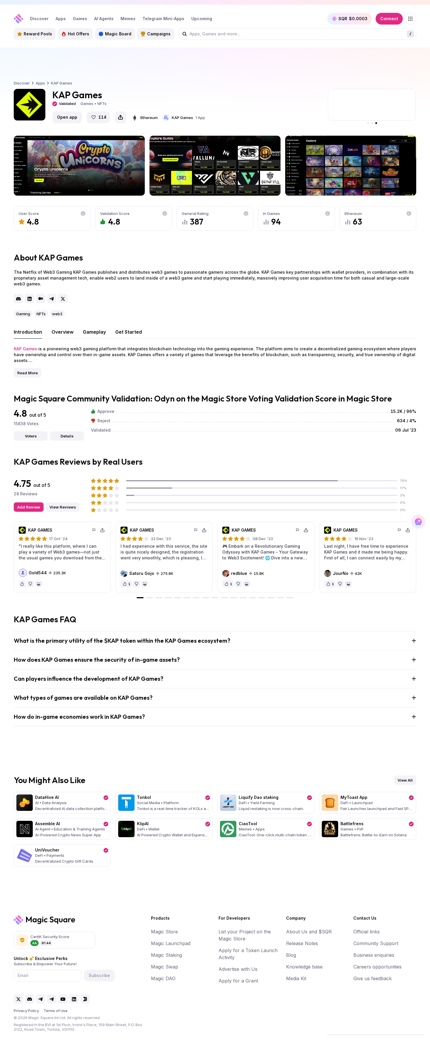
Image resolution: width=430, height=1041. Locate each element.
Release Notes (302, 943)
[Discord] (18, 298)
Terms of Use (56, 1010)
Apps (61, 18)
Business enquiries (373, 955)
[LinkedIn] (29, 298)
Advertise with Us (238, 969)
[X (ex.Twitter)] (63, 298)
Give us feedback (372, 978)
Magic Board (118, 33)
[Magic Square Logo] (18, 18)
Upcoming (201, 18)
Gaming (23, 313)
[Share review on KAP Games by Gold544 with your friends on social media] (102, 530)
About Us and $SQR (309, 932)
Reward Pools (38, 33)
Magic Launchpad (170, 943)
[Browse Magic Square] (410, 19)
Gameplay (94, 332)
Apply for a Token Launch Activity (248, 953)
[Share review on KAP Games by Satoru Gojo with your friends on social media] (204, 530)
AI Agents (103, 18)
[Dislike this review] (30, 583)
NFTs (41, 313)
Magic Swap (164, 967)
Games (80, 18)
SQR (352, 18)
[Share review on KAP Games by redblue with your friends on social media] (305, 530)
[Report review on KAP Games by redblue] (297, 530)
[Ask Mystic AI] (418, 522)
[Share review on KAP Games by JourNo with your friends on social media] (407, 530)
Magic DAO (163, 978)
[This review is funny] (38, 583)
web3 (57, 313)
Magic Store (164, 932)
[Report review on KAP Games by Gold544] (94, 530)
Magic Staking (166, 955)
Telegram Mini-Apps (163, 18)
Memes (128, 18)
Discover (39, 18)
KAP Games (25, 348)
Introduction (28, 332)
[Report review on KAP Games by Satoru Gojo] (195, 530)
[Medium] (40, 298)
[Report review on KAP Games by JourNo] (399, 530)
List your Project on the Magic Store (245, 935)
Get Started (128, 332)
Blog (291, 955)
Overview (62, 332)
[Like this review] (22, 583)
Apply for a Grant (238, 981)
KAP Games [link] (61, 83)
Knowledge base (304, 967)
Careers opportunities (377, 967)
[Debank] (85, 999)
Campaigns (159, 33)
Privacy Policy (26, 1010)
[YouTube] (63, 999)
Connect (389, 18)
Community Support (375, 943)
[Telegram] (51, 298)
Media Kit (296, 978)
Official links (366, 932)
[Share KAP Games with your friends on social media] (120, 117)
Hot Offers (78, 33)
